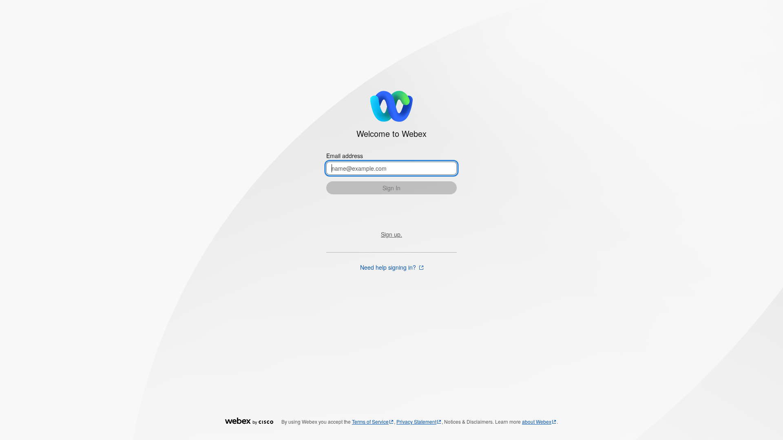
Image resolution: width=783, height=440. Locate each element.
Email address (344, 156)
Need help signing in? (389, 267)
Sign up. (391, 234)
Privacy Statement (416, 421)
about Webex (536, 421)
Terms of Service (370, 421)
